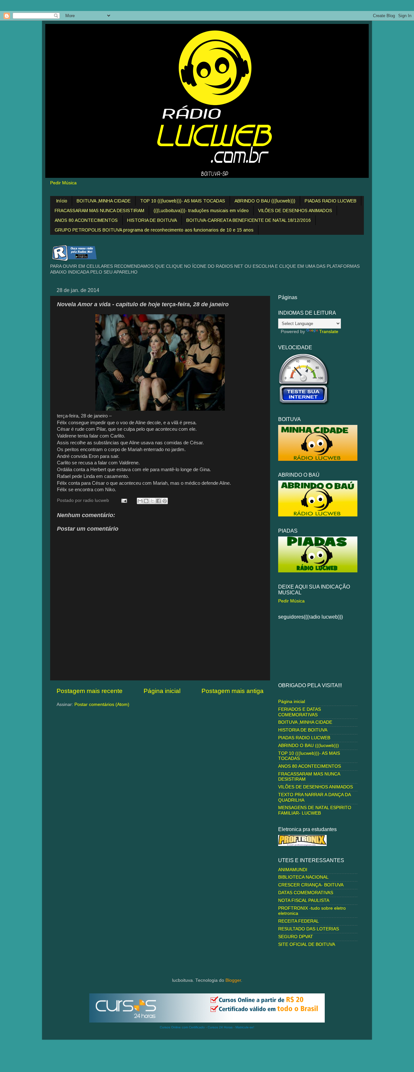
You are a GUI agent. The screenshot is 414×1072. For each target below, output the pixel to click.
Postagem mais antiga (233, 691)
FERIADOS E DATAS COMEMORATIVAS (299, 712)
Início (61, 200)
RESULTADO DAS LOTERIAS (308, 928)
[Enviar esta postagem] (123, 500)
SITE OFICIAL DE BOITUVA (306, 944)
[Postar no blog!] (146, 501)
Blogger (233, 980)
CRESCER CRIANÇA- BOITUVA (310, 885)
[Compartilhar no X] (152, 501)
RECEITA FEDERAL (298, 921)
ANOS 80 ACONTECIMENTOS (86, 220)
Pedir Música (63, 182)
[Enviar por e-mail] (140, 501)
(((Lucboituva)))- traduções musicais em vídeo (201, 210)
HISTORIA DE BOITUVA (152, 220)
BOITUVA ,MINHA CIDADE (104, 200)
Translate (328, 331)
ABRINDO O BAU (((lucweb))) (264, 200)
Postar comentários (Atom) (101, 704)
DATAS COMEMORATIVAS (305, 892)
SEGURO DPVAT (295, 936)
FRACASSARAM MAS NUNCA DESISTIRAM (99, 210)
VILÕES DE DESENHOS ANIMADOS (295, 210)
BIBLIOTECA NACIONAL (303, 877)
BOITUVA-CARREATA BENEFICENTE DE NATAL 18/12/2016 (248, 220)
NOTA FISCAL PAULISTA (303, 900)
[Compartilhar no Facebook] (158, 501)
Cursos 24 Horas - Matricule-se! (231, 1027)
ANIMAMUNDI (292, 869)
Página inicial (162, 691)
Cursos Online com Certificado (182, 1027)
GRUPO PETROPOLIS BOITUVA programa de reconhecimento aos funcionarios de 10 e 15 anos (154, 230)
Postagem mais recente (90, 691)
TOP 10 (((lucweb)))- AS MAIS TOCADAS (182, 200)
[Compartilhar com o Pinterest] (164, 501)
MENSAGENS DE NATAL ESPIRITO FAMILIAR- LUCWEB (314, 810)
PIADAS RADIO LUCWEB (330, 200)
